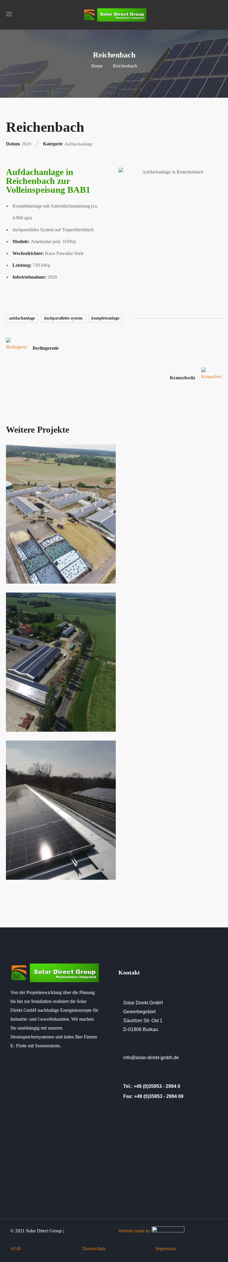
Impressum (165, 1248)
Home (97, 65)
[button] (219, 15)
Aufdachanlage (22, 318)
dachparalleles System (63, 318)
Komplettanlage (105, 318)
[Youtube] (34, 1065)
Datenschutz (95, 1248)
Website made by (135, 1230)
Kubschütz (37, 723)
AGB (16, 1248)
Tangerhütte (39, 575)
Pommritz (35, 871)
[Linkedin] (16, 1065)
